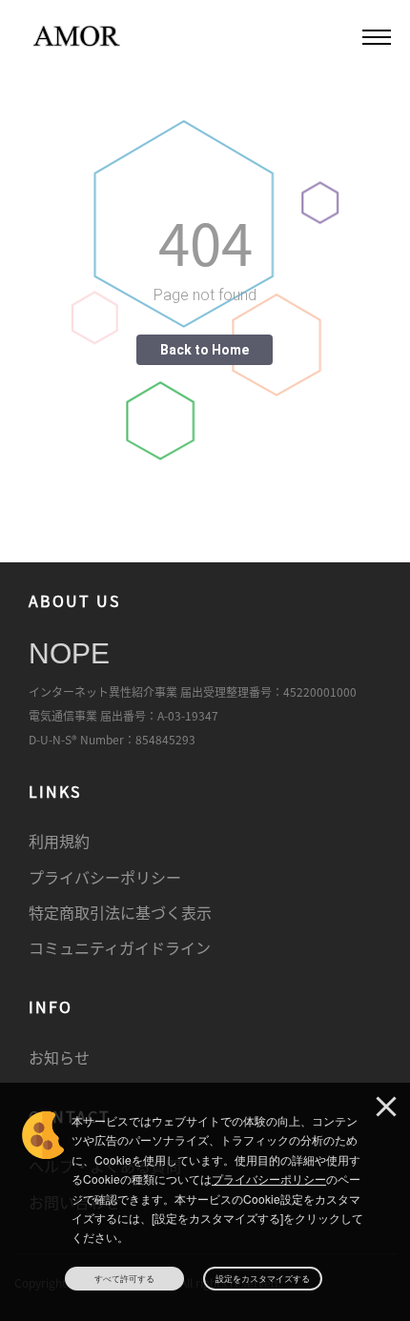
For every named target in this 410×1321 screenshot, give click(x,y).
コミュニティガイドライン (120, 947)
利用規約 (59, 840)
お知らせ (59, 1057)
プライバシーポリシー (105, 876)
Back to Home (204, 349)
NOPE (69, 653)
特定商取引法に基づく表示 (120, 912)
